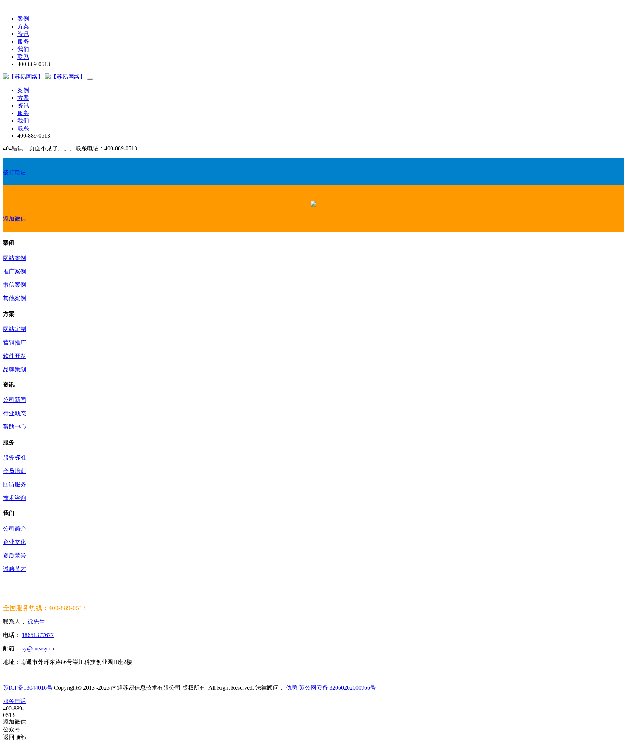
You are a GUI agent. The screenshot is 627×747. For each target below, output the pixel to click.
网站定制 (14, 329)
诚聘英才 (14, 569)
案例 (23, 19)
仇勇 (292, 688)
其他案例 (14, 298)
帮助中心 (14, 427)
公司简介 (14, 529)
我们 (23, 49)
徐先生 (36, 622)
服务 (23, 41)
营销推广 (14, 342)
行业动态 (14, 413)
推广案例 (14, 271)
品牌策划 (14, 369)
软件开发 (14, 356)
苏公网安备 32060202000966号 (337, 688)
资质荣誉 (14, 555)
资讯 (23, 34)
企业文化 (14, 542)
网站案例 (14, 258)
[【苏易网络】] (45, 77)
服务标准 (14, 457)
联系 (23, 57)
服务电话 (14, 701)
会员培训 (14, 471)
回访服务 (14, 484)
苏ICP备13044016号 (28, 688)
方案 (23, 26)
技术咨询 (14, 498)
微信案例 (14, 285)
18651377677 (38, 635)
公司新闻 (14, 400)
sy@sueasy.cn (38, 648)
